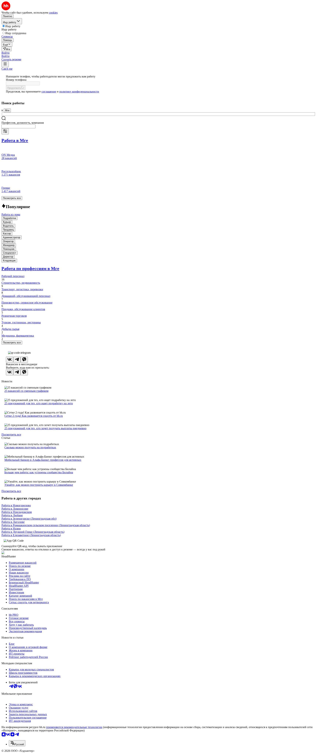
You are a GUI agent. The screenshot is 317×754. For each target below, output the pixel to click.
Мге (7, 110)
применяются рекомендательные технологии (74, 727)
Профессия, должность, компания (22, 122)
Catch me (6, 68)
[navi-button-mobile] (5, 64)
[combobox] (18, 126)
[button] (5, 52)
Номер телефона (16, 79)
